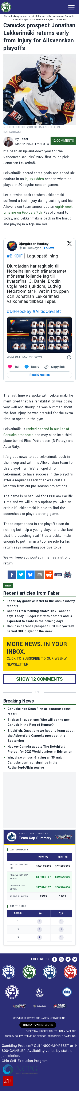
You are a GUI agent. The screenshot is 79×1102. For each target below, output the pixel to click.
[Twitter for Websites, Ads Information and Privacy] (69, 357)
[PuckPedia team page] (67, 575)
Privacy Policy (14, 1036)
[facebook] (12, 575)
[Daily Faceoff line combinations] (58, 575)
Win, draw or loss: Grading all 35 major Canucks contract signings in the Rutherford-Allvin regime (36, 762)
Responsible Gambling (62, 1036)
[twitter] (21, 575)
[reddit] (49, 575)
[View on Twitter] (69, 246)
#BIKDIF (15, 256)
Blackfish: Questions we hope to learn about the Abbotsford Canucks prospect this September (41, 736)
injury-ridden (34, 178)
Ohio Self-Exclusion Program (25, 1061)
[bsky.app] (30, 575)
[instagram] (61, 959)
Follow (49, 248)
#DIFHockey (19, 311)
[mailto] (39, 575)
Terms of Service (35, 1036)
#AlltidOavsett (47, 311)
